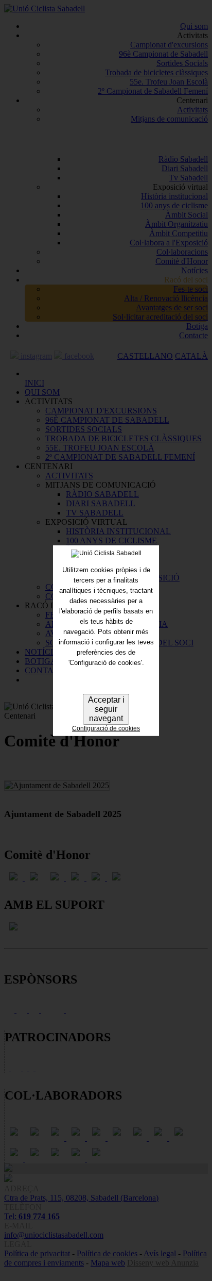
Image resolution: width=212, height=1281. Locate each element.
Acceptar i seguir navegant (106, 709)
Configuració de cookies (106, 728)
